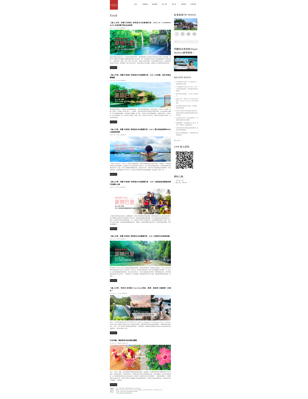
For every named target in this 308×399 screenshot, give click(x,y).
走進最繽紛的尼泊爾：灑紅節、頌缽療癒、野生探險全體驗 (187, 107)
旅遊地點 (145, 4)
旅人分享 (164, 4)
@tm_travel (177, 140)
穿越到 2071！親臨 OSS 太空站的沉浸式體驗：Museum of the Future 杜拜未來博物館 (187, 101)
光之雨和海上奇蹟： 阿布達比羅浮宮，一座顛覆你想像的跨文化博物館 (187, 119)
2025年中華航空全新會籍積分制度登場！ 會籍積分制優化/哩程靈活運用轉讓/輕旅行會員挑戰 (187, 113)
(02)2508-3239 (146, 389)
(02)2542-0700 (123, 389)
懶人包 (174, 4)
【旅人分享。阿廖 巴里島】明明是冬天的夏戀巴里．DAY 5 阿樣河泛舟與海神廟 (140, 236)
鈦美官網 (193, 4)
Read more (113, 67)
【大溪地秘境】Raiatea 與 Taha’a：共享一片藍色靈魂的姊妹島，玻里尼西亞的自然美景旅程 (187, 89)
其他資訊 (183, 4)
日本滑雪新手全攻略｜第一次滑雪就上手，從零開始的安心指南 (187, 83)
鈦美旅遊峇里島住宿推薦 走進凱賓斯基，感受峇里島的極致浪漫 (187, 129)
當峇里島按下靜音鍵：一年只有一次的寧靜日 (187, 95)
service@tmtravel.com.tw (158, 389)
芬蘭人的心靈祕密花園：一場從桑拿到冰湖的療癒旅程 (187, 134)
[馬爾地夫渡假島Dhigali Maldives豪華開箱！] (185, 70)
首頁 (135, 4)
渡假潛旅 (154, 4)
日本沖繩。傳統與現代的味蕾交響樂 (123, 340)
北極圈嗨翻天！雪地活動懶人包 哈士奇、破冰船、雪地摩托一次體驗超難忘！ (187, 124)
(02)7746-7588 (129, 389)
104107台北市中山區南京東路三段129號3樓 (128, 391)
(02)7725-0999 (135, 389)
